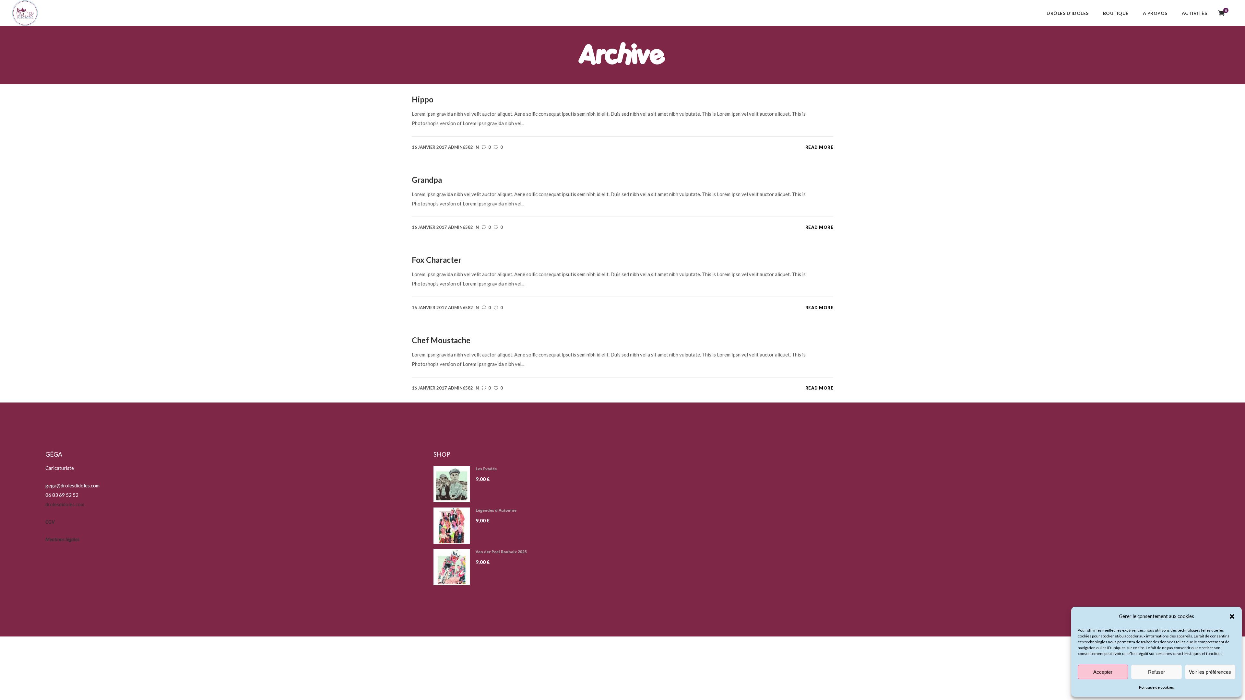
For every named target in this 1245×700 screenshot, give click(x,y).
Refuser (1156, 672)
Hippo (422, 99)
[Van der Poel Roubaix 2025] (454, 567)
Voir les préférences (1210, 672)
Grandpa (427, 179)
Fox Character (436, 259)
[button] (1232, 616)
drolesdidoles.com (64, 504)
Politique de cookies (1156, 687)
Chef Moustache (441, 340)
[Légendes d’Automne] (454, 526)
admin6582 (460, 147)
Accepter (1102, 672)
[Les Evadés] (454, 484)
